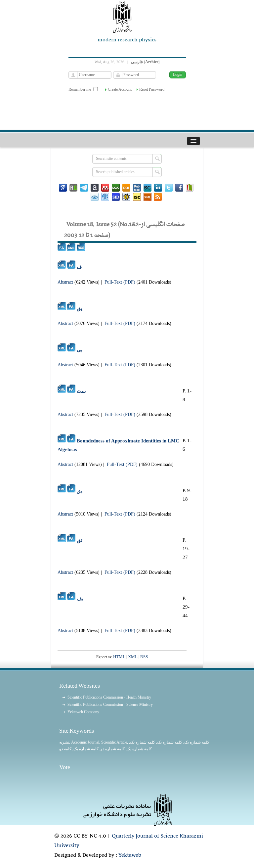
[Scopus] (147, 188)
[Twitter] (169, 188)
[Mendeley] (105, 188)
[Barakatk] (105, 197)
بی (79, 349)
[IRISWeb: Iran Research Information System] (95, 197)
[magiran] (190, 188)
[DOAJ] (116, 188)
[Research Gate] (73, 188)
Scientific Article (114, 742)
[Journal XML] (147, 197)
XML (133, 656)
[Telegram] (84, 188)
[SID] (116, 197)
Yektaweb (129, 855)
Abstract (65, 282)
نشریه (64, 742)
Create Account (120, 89)
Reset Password (151, 89)
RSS (144, 656)
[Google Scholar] (63, 188)
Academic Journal (85, 742)
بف (80, 598)
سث (81, 391)
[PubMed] (137, 188)
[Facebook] (179, 188)
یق (79, 308)
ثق (79, 540)
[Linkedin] (158, 188)
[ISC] (137, 197)
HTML (119, 656)
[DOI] (126, 188)
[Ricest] (126, 197)
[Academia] (95, 188)
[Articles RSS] (158, 197)
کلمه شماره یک (196, 742)
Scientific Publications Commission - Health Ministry (109, 697)
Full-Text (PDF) (120, 282)
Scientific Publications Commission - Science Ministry (110, 704)
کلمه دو (65, 749)
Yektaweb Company (83, 711)
